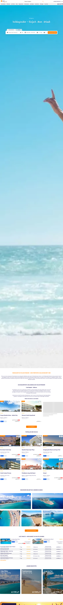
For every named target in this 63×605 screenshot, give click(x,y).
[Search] (43, 1)
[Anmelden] (62, 1)
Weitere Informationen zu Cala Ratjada (31, 398)
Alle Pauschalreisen (31, 530)
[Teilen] (17, 402)
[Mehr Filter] (47, 32)
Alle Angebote (31, 426)
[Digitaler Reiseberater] (58, 4)
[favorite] (62, 4)
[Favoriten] (19, 402)
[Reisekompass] (60, 4)
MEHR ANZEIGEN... (3, 560)
